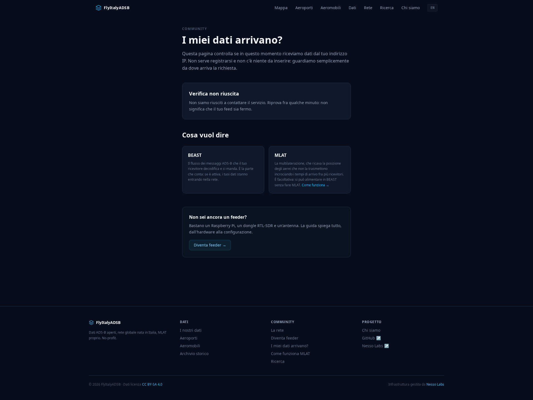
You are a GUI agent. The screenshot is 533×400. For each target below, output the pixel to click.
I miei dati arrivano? (289, 345)
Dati (352, 7)
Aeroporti (304, 7)
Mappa (281, 7)
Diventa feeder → (210, 245)
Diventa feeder (284, 338)
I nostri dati (191, 330)
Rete (368, 7)
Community (194, 28)
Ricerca (387, 7)
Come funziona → (315, 185)
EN (432, 8)
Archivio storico (194, 353)
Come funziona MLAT (290, 353)
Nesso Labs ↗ (375, 345)
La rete (277, 330)
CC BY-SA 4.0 (152, 384)
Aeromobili (331, 7)
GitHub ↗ (371, 338)
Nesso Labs (435, 384)
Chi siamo (410, 7)
